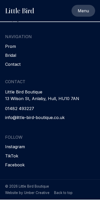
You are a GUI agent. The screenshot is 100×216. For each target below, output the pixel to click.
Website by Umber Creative (27, 193)
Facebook (15, 165)
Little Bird (19, 10)
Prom (10, 46)
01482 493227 (19, 108)
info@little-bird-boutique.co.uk (35, 117)
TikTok (11, 156)
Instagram (15, 146)
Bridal (10, 55)
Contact (13, 64)
